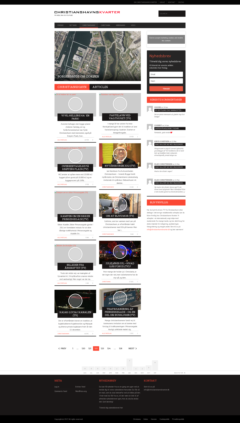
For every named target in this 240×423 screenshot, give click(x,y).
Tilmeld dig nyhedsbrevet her (111, 407)
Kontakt (171, 2)
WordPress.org (81, 391)
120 (83, 348)
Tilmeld (166, 89)
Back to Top (178, 373)
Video (133, 25)
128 (120, 348)
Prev (63, 348)
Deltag (181, 2)
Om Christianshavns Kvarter (145, 2)
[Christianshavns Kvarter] (87, 13)
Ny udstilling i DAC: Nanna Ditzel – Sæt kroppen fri (170, 110)
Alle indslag (62, 140)
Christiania (105, 25)
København (120, 25)
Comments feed (60, 391)
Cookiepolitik (164, 419)
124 (108, 348)
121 (89, 348)
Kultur (146, 419)
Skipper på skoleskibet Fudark (167, 128)
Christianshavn (88, 25)
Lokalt (162, 2)
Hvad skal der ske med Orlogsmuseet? (170, 144)
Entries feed (80, 387)
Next (131, 348)
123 (102, 348)
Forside (61, 25)
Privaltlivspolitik (178, 419)
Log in (56, 387)
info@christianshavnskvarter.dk (158, 229)
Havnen (154, 419)
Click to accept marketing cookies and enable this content (166, 39)
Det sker (73, 25)
